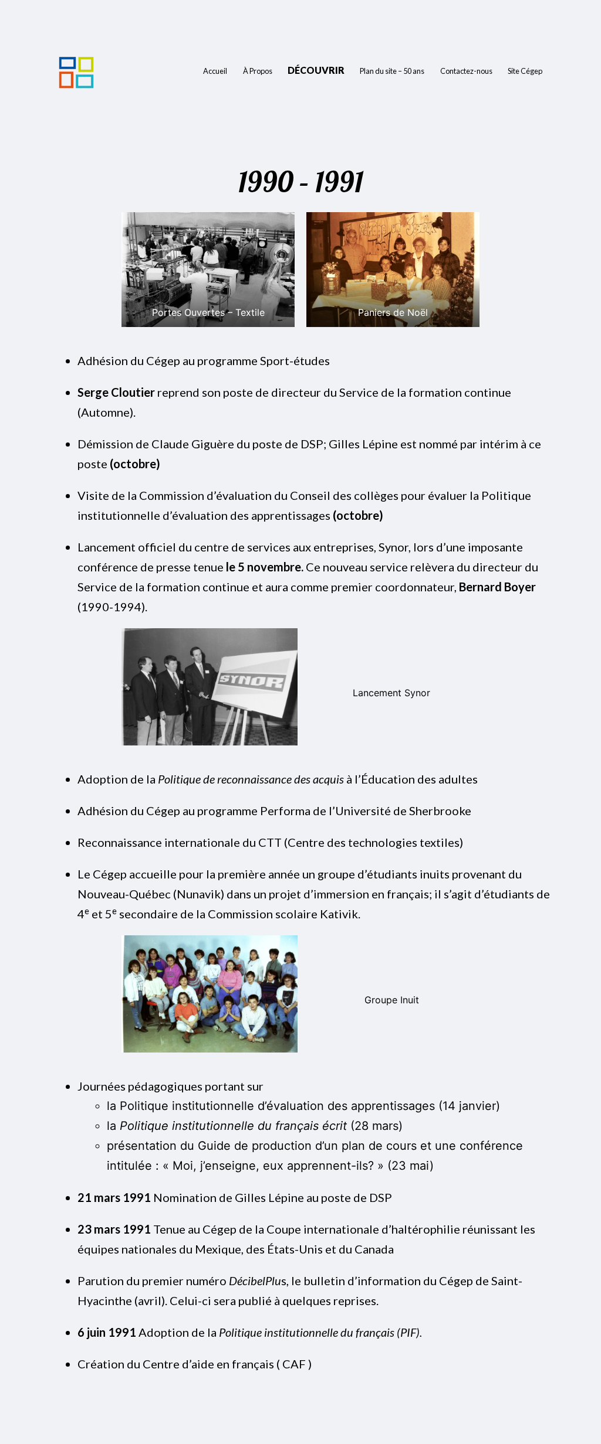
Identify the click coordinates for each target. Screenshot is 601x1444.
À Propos (257, 71)
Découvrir (316, 70)
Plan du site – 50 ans (392, 71)
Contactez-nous (466, 71)
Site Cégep (525, 71)
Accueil (215, 71)
